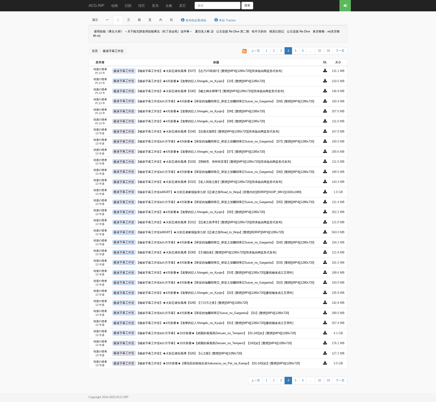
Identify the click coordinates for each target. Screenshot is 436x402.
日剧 (128, 5)
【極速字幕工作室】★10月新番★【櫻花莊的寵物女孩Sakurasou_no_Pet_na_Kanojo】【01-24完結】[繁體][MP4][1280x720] (218, 363)
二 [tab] (117, 20)
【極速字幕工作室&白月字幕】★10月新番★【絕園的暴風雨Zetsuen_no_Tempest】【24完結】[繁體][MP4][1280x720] (214, 343)
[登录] (345, 5)
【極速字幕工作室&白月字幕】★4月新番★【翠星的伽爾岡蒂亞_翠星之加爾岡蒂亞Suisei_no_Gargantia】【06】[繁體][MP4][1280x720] (225, 172)
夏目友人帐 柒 (204, 31)
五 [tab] (150, 20)
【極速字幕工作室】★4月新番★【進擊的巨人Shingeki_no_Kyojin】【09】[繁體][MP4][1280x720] (200, 111)
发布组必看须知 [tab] (195, 20)
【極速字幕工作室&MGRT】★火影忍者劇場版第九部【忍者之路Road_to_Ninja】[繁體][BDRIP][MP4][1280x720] (210, 232)
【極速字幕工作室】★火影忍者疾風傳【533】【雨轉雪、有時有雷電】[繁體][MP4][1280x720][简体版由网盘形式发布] (213, 161)
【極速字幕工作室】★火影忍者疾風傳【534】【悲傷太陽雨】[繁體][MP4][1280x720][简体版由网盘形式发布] (207, 131)
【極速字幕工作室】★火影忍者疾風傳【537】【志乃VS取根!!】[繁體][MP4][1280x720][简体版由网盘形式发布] (209, 71)
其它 (182, 5)
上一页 (255, 50)
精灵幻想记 (276, 31)
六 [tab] (160, 20)
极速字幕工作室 (113, 51)
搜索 (247, 5)
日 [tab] (171, 20)
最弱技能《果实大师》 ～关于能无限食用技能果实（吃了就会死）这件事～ (143, 31)
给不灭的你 (259, 31)
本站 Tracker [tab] (227, 20)
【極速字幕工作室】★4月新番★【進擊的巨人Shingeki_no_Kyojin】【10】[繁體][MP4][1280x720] (200, 81)
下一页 (340, 50)
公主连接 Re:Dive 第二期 (232, 31)
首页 (95, 51)
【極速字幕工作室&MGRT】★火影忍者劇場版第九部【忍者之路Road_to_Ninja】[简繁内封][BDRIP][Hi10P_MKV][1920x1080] (218, 192)
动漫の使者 (100, 69)
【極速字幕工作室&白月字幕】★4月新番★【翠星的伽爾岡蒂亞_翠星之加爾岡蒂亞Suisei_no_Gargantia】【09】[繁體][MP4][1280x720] (225, 101)
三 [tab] (128, 20)
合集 (169, 5)
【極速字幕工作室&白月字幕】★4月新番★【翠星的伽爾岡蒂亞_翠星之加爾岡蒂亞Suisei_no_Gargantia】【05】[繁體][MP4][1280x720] (225, 202)
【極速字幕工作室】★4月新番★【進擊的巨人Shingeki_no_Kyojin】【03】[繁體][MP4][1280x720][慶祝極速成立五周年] (214, 272)
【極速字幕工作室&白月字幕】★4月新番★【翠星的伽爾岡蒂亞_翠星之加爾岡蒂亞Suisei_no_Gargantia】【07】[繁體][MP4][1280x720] (225, 141)
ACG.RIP (96, 5)
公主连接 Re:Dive (299, 31)
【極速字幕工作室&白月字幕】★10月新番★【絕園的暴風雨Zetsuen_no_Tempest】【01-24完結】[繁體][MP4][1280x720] (216, 333)
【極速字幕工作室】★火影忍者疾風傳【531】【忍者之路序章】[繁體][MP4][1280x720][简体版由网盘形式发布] (209, 222)
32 (319, 50)
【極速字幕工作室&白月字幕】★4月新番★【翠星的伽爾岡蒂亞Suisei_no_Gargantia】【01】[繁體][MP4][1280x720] (212, 313)
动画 (114, 5)
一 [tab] (107, 20)
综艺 (141, 5)
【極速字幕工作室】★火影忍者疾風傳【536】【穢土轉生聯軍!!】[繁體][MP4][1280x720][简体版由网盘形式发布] (210, 91)
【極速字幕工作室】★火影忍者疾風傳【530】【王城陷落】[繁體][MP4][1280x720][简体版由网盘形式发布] (206, 252)
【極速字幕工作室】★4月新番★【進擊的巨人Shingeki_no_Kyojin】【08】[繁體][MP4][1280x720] (200, 121)
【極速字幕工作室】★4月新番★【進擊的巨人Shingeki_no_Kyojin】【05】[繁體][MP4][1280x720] (200, 212)
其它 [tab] (95, 20)
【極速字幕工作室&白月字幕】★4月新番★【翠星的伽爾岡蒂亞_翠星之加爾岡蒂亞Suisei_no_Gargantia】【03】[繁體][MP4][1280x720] (225, 262)
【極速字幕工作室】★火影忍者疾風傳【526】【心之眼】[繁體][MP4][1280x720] (189, 353)
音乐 (155, 5)
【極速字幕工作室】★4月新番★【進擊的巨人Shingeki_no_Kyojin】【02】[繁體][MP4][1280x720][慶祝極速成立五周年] (214, 292)
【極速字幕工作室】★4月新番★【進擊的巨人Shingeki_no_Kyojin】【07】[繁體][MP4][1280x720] (200, 151)
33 (328, 50)
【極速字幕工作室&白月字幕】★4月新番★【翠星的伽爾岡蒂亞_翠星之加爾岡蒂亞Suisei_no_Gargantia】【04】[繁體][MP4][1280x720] (225, 242)
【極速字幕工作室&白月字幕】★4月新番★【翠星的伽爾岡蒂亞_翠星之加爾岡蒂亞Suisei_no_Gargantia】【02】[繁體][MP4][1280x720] (225, 282)
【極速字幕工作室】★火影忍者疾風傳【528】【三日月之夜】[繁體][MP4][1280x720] (192, 302)
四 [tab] (139, 20)
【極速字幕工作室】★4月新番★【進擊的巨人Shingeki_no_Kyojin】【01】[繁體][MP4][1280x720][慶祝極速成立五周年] (214, 323)
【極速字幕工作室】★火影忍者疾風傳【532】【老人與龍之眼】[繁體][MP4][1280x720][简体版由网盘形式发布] (209, 182)
